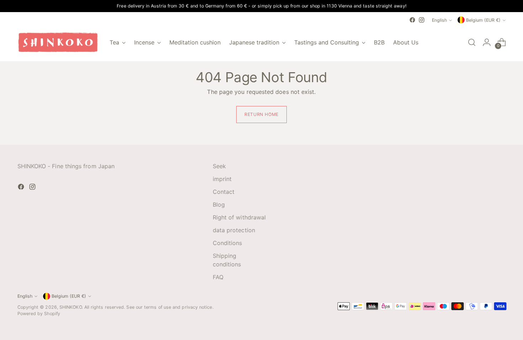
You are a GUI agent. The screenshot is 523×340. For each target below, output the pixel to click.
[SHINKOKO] (58, 42)
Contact (224, 191)
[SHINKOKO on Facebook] (412, 20)
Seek (219, 166)
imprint (222, 178)
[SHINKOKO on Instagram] (421, 20)
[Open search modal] (472, 42)
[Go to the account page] (487, 42)
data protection (234, 230)
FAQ (218, 277)
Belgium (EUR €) (483, 20)
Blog (219, 204)
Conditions (227, 242)
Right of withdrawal (239, 217)
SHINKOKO (70, 307)
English (439, 20)
